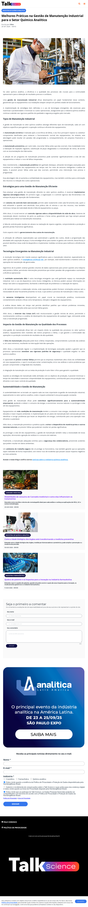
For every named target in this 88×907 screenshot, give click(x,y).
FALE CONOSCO (10, 822)
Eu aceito (80, 901)
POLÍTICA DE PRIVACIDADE (15, 828)
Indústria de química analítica (14, 10)
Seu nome (10, 612)
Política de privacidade (9, 903)
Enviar (11, 646)
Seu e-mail (10, 620)
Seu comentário (12, 628)
